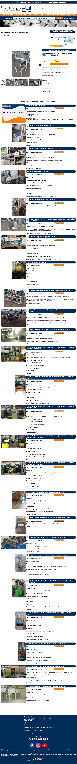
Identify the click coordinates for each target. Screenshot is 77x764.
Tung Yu (32, 354)
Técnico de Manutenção (52, 14)
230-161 (34, 585)
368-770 (34, 174)
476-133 (34, 411)
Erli (31, 498)
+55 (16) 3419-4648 (37, 730)
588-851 (34, 689)
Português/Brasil (22, 2)
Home (3, 14)
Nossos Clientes (65, 14)
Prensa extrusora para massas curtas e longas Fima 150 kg (46, 686)
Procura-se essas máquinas (36, 105)
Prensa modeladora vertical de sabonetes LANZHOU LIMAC (49, 555)
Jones (31, 177)
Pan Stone (33, 384)
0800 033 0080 (60, 2)
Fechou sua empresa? (54, 46)
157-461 (34, 617)
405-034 (34, 224)
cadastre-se (51, 9)
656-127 (34, 152)
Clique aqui (54, 55)
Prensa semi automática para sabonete (42, 199)
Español (39, 2)
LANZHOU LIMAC (35, 561)
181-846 (34, 440)
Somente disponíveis (69, 18)
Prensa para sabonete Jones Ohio (38, 171)
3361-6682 (43, 727)
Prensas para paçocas (8, 35)
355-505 (34, 521)
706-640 (34, 333)
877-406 (34, 109)
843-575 (34, 294)
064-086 (34, 129)
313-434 (34, 495)
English (32, 2)
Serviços (17, 14)
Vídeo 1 (3, 84)
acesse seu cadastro (61, 9)
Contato (73, 14)
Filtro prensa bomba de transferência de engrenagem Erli (45, 492)
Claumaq (32, 620)
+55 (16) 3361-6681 (34, 727)
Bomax (32, 243)
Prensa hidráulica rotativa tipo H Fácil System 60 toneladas (46, 643)
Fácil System (33, 649)
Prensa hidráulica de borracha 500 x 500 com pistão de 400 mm (50, 517)
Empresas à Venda (38, 14)
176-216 (34, 647)
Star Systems (33, 543)
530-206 (34, 265)
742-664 (34, 467)
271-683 (34, 203)
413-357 (34, 352)
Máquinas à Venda (26, 14)
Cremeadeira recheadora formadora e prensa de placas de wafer (50, 290)
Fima (31, 692)
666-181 (34, 314)
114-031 (34, 558)
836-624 (34, 381)
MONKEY (32, 588)
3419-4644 (50, 727)
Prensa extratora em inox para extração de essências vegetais (50, 330)
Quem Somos (10, 14)
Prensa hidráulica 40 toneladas (37, 262)
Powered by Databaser (48, 759)
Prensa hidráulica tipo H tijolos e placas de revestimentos (45, 666)
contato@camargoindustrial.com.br (37, 733)
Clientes (61, 46)
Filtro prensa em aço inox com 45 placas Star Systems (47, 537)
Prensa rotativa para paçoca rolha (40, 125)
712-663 (34, 240)
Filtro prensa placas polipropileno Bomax (43, 237)
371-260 (34, 669)
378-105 (34, 541)
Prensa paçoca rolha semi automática (42, 148)
